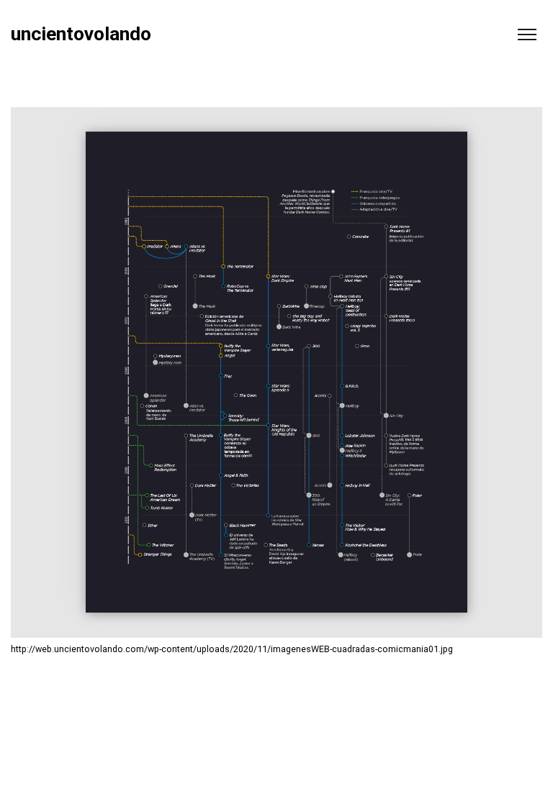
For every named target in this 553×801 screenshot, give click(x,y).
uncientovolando (81, 34)
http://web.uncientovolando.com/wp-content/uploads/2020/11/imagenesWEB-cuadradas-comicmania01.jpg (232, 649)
